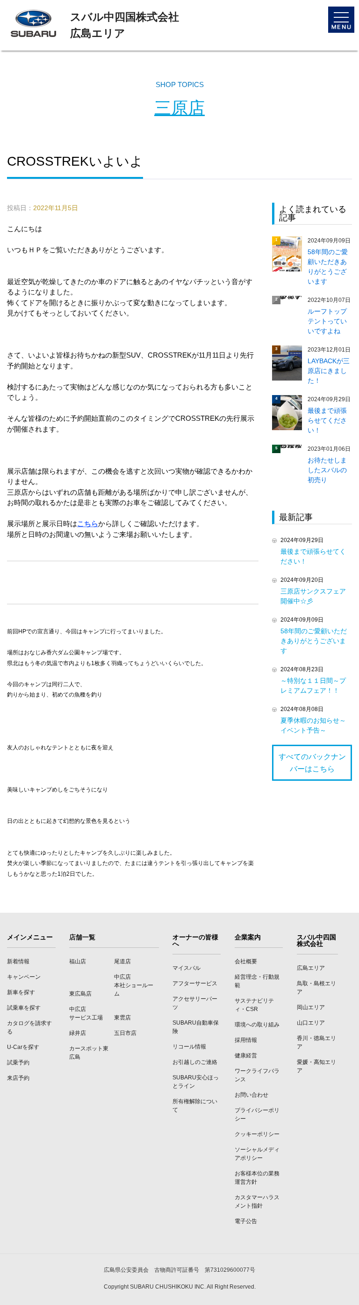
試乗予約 (18, 1062)
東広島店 (80, 993)
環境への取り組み (257, 1024)
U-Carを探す (23, 1047)
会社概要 (246, 961)
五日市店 (125, 1033)
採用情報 (246, 1040)
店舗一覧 (82, 937)
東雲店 (122, 1017)
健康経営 (246, 1055)
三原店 (179, 107)
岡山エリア (311, 1007)
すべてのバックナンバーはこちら (312, 763)
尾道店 (122, 961)
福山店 (77, 961)
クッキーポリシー (257, 1134)
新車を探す (21, 992)
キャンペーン (24, 977)
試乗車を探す (24, 1007)
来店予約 (18, 1078)
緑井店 (77, 1033)
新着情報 (18, 961)
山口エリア (311, 1022)
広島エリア (311, 968)
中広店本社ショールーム (133, 985)
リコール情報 (189, 1046)
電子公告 (246, 1221)
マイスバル (186, 968)
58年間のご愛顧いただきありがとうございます (313, 640)
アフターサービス (194, 983)
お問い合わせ (251, 1095)
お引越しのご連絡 (194, 1062)
